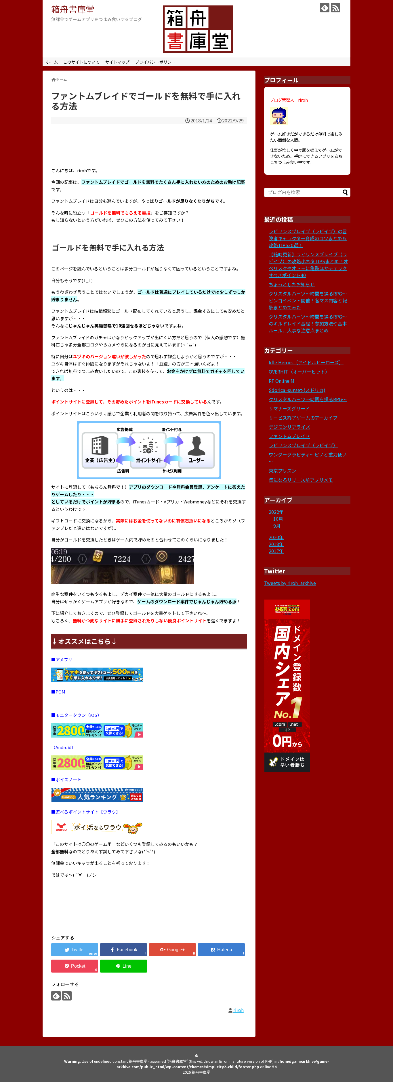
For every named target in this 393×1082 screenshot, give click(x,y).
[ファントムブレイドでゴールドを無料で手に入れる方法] (221, 949)
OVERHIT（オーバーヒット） (299, 371)
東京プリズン (282, 470)
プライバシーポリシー (155, 62)
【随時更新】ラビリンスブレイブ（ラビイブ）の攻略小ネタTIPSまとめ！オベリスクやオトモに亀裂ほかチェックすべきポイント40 (308, 264)
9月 (277, 525)
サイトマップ (117, 62)
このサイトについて (81, 62)
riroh (238, 1010)
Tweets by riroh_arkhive (290, 582)
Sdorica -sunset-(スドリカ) (297, 389)
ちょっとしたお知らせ (292, 284)
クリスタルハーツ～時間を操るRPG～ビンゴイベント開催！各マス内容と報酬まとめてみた (308, 300)
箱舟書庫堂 (72, 9)
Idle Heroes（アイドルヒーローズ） (306, 362)
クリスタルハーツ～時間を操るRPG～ (308, 399)
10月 (278, 518)
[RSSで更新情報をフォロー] (335, 7)
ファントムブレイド (289, 436)
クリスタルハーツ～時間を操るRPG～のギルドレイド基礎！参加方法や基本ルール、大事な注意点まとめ (308, 323)
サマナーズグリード (289, 408)
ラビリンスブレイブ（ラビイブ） (303, 445)
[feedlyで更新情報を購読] (324, 7)
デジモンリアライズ (289, 426)
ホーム (52, 62)
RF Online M (281, 380)
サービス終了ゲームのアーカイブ (303, 417)
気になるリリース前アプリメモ (301, 479)
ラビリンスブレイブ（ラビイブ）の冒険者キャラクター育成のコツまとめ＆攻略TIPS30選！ (308, 238)
